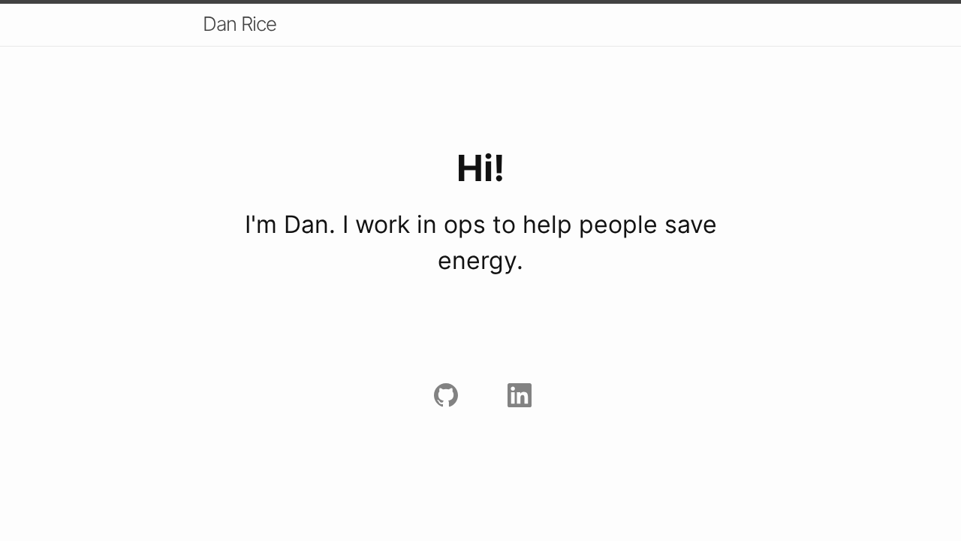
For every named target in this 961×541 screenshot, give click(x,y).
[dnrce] (443, 394)
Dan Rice (239, 23)
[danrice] (517, 394)
